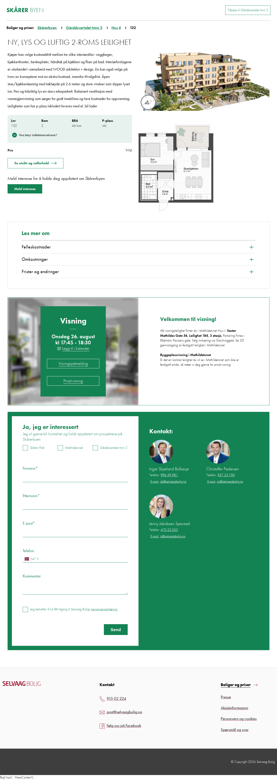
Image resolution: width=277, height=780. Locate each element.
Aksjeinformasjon (234, 708)
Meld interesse (24, 189)
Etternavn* (31, 495)
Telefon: (163, 475)
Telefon (28, 550)
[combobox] (31, 559)
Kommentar (32, 576)
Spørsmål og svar (235, 729)
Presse (226, 697)
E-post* (29, 523)
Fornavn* (30, 468)
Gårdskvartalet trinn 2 (84, 27)
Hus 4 (116, 27)
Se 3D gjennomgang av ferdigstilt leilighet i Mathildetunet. (202, 342)
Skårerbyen (47, 27)
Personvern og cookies (239, 718)
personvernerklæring (104, 609)
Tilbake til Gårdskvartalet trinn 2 (248, 10)
